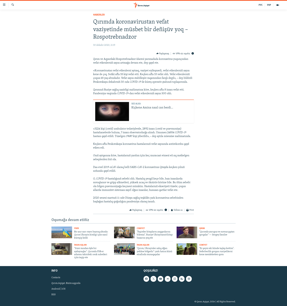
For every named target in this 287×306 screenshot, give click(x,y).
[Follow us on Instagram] (175, 279)
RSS (53, 294)
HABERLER (99, 15)
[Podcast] (189, 279)
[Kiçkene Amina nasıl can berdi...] (112, 111)
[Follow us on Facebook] (146, 279)
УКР (269, 5)
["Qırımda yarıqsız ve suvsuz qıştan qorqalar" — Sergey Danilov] (187, 232)
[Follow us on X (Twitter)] (153, 279)
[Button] (162, 54)
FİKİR (76, 228)
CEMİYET (141, 228)
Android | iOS (58, 289)
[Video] (277, 5)
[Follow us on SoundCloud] (167, 279)
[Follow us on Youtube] (160, 279)
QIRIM (202, 228)
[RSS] (182, 279)
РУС (261, 5)
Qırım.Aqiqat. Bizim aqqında (65, 283)
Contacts (55, 277)
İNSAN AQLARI (80, 245)
